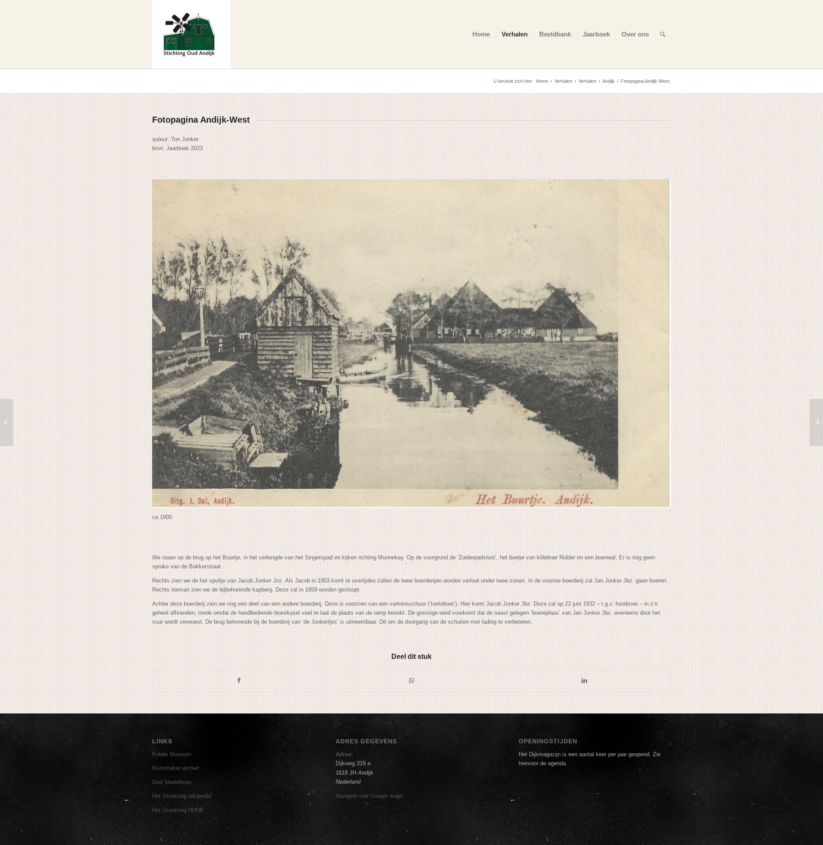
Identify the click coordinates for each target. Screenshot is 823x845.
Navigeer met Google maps (369, 796)
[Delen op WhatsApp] (412, 680)
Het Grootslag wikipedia (181, 796)
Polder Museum (171, 754)
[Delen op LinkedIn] (584, 680)
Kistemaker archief (175, 768)
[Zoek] (663, 34)
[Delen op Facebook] (239, 680)
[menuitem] (481, 34)
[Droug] (6, 422)
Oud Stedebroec (172, 782)
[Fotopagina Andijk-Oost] (816, 422)
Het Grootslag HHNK (178, 810)
